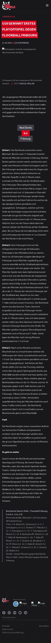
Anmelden (44, 626)
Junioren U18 (8, 17)
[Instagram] (9, 612)
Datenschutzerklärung (13, 632)
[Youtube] (20, 612)
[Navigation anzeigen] (47, 5)
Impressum (7, 629)
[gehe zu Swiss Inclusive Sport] (43, 604)
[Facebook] (3, 612)
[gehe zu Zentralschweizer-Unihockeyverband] (34, 604)
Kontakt (6, 626)
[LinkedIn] (25, 612)
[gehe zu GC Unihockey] (15, 604)
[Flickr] (14, 612)
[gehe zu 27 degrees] (17, 618)
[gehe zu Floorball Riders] (25, 604)
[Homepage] (8, 5)
